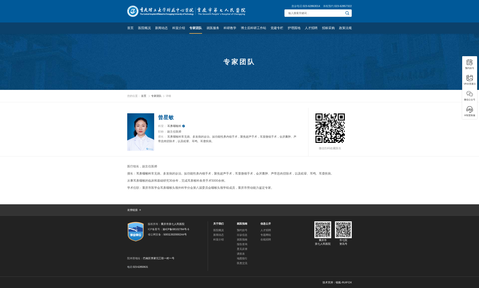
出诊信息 (242, 234)
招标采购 (328, 28)
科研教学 (230, 28)
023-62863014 (311, 5)
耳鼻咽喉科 (176, 126)
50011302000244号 (167, 234)
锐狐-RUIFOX (344, 282)
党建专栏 (277, 28)
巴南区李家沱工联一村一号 (158, 258)
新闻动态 (161, 28)
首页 (130, 28)
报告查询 (242, 244)
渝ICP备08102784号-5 (168, 229)
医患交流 (242, 263)
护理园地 (294, 28)
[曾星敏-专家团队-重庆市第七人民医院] (187, 11)
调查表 (241, 253)
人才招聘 (311, 28)
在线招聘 (265, 239)
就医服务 (213, 28)
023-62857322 (343, 5)
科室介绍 (178, 28)
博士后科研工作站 (253, 28)
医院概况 (144, 28)
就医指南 (242, 239)
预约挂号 (242, 230)
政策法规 (345, 28)
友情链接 (132, 209)
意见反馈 (242, 248)
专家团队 (195, 28)
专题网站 (265, 234)
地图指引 (242, 258)
